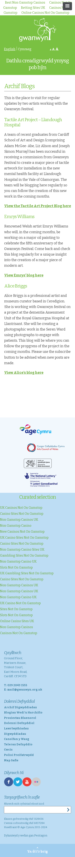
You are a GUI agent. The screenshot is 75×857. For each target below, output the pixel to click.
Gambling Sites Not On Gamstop (24, 555)
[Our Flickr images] (36, 785)
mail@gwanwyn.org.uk (24, 689)
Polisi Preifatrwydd (19, 755)
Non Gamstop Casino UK (18, 561)
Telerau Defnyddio (18, 744)
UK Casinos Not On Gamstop (21, 508)
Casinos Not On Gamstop (18, 633)
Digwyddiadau (15, 734)
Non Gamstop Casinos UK (19, 519)
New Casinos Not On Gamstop (22, 531)
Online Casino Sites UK (17, 621)
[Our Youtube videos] (27, 785)
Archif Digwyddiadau (20, 707)
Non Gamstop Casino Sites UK (22, 549)
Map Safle (11, 760)
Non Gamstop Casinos (16, 627)
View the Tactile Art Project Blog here (37, 206)
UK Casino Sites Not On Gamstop (24, 537)
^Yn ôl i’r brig (37, 850)
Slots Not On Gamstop (16, 567)
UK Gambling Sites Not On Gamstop (27, 573)
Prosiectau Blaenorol (20, 718)
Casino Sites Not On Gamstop (21, 514)
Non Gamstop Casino (15, 525)
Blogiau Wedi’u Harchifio (23, 712)
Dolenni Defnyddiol (19, 723)
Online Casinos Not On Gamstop (45, 13)
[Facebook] (8, 785)
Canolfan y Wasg (16, 739)
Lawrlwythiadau (16, 728)
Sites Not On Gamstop (16, 609)
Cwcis (8, 749)
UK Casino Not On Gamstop (20, 603)
